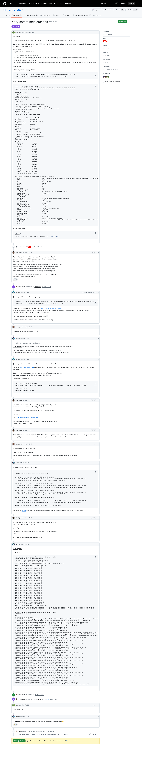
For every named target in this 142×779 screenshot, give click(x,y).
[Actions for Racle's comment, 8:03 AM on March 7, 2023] (97, 544)
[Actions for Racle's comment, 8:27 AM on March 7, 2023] (97, 716)
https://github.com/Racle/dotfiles (50, 308)
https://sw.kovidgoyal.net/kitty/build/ (27, 417)
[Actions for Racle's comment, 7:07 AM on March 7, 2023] (97, 359)
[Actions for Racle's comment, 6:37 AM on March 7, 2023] (97, 338)
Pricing (68, 3)
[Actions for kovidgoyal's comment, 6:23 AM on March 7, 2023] (97, 327)
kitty (19, 10)
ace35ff (94, 734)
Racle (17, 292)
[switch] (15, 279)
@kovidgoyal (17, 297)
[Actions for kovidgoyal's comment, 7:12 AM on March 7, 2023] (97, 400)
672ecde (46, 699)
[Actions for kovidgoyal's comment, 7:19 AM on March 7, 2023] (97, 444)
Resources (33, 3)
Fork (121, 10)
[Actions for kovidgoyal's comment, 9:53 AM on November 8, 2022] (97, 252)
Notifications (108, 10)
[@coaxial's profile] (13, 32)
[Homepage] (4, 3)
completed (37, 286)
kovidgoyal (10, 10)
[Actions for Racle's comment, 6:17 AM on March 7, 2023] (97, 292)
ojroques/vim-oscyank (27, 367)
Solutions (22, 3)
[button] (95, 75)
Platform (12, 3)
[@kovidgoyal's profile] (13, 252)
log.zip (24, 510)
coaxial (17, 32)
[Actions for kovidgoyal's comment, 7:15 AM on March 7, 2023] (97, 430)
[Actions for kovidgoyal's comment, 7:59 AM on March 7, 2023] (97, 517)
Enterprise (58, 3)
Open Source (46, 3)
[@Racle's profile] (13, 292)
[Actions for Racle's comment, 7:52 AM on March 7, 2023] (97, 462)
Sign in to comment (72, 741)
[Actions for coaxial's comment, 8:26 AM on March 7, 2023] (97, 705)
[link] (19, 247)
